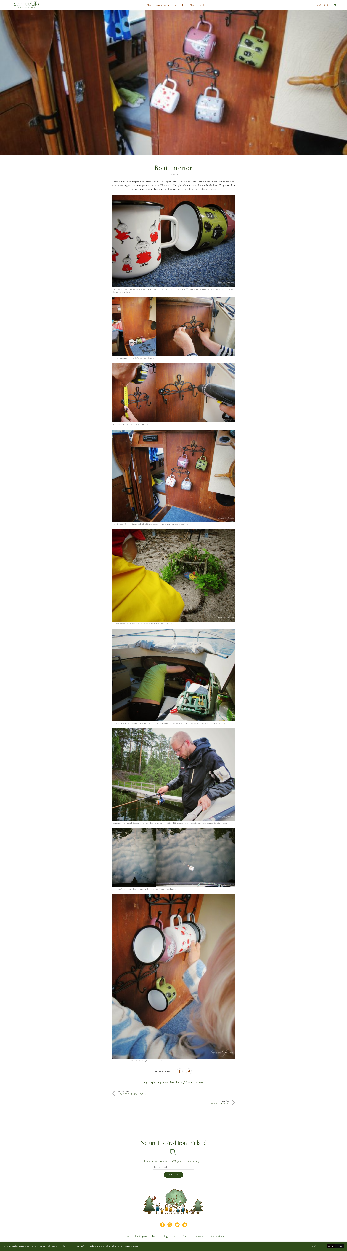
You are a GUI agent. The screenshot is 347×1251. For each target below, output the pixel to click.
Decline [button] (339, 1246)
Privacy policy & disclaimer (209, 1237)
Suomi (319, 5)
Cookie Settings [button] (318, 1246)
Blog (184, 5)
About (150, 5)
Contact (203, 5)
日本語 (326, 5)
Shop (192, 5)
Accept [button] (330, 1246)
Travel (175, 5)
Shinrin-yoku (162, 5)
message (200, 1082)
